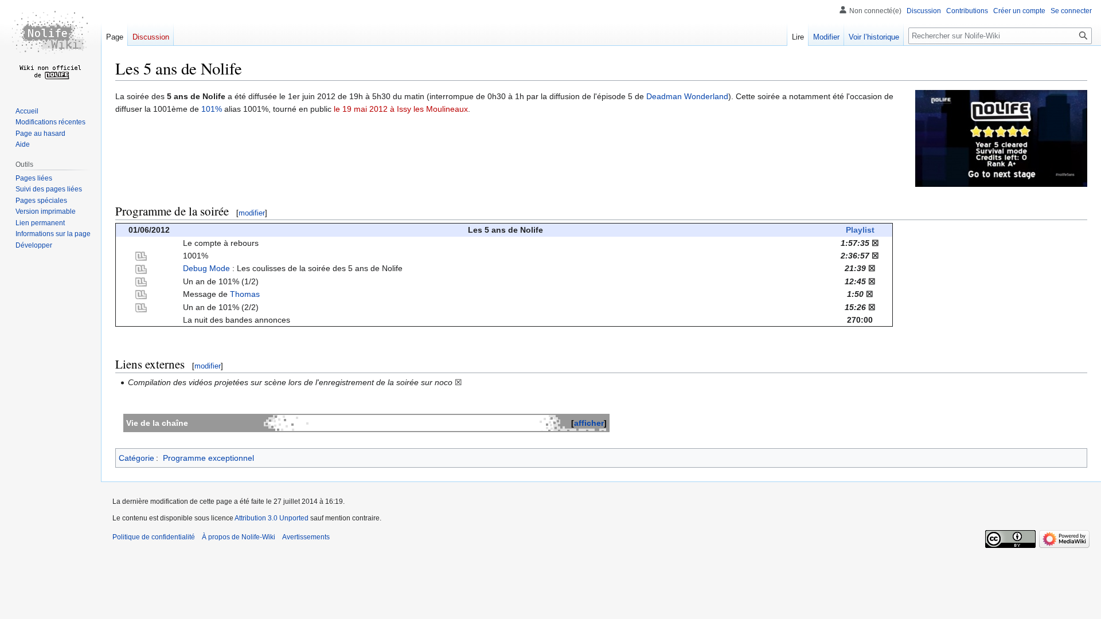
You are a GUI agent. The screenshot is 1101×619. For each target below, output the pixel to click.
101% (211, 108)
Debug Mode (206, 268)
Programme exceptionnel (208, 458)
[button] (33, 245)
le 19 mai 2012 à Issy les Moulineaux (401, 108)
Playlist (860, 229)
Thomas (245, 294)
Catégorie (136, 458)
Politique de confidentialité (153, 537)
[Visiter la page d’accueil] (50, 46)
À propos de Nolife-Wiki (238, 537)
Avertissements (306, 537)
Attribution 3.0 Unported (272, 518)
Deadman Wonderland (687, 96)
